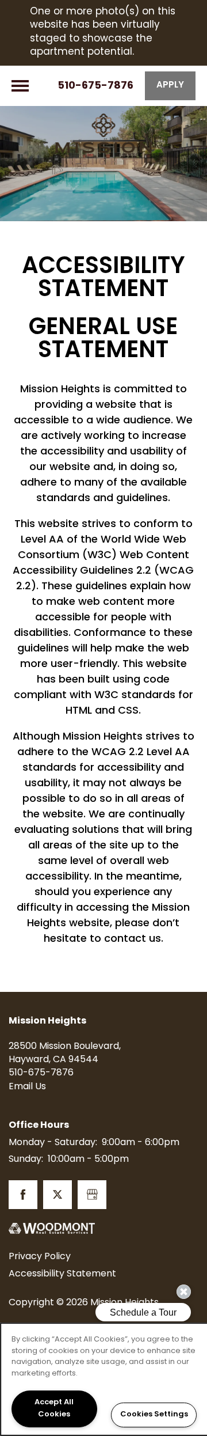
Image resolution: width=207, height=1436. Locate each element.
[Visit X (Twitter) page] (57, 1194)
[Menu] (20, 86)
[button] (170, 85)
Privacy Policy (40, 1256)
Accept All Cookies (54, 1408)
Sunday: (26, 1159)
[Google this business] (92, 1194)
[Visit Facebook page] (23, 1194)
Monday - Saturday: (53, 1142)
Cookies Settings (154, 1414)
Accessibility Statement (62, 1274)
